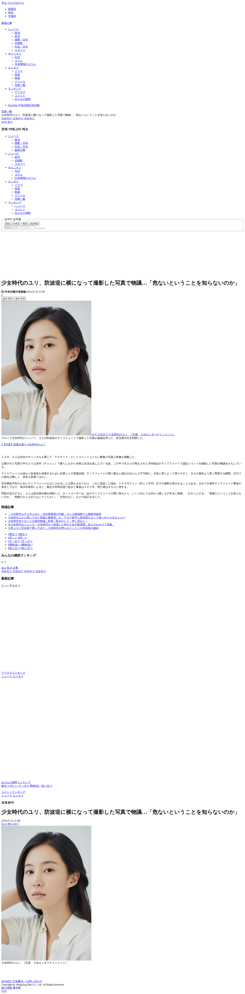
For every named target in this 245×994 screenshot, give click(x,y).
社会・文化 (21, 46)
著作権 (17, 987)
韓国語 (12, 9)
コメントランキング (13, 792)
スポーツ (20, 50)
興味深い (35, 785)
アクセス (20, 92)
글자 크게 (20, 298)
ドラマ (19, 71)
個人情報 (6, 987)
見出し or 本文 (12, 224)
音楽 (17, 74)
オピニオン (14, 53)
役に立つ (46, 785)
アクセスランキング (13, 672)
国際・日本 (21, 39)
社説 (17, 57)
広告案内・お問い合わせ (27, 981)
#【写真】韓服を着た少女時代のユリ (23, 444)
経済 (17, 36)
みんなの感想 (23, 99)
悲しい (14, 785)
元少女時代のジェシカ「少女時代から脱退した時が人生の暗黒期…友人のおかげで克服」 (61, 524)
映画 (17, 78)
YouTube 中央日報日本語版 (24, 105)
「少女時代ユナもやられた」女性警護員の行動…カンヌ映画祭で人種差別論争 (54, 514)
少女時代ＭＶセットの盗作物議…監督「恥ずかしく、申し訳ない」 (48, 521)
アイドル (20, 81)
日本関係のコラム (25, 64)
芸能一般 (20, 85)
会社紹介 (6, 981)
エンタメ (13, 67)
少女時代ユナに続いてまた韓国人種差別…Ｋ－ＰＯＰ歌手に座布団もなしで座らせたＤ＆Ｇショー (66, 517)
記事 (9, 567)
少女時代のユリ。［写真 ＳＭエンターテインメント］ (142, 434)
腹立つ (5, 785)
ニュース (13, 29)
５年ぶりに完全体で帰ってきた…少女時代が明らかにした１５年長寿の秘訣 (53, 528)
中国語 (12, 16)
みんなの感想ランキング (16, 782)
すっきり (24, 785)
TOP (3, 991)
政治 (17, 32)
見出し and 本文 (30, 224)
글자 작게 (7, 298)
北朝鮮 (19, 43)
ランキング (14, 88)
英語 (10, 12)
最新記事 (6, 23)
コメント (20, 95)
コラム (19, 60)
